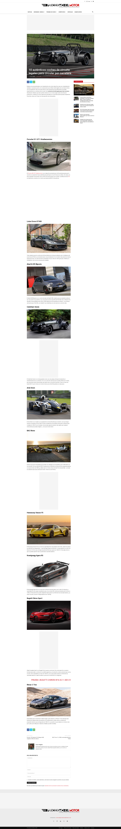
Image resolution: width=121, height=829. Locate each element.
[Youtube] (93, 1)
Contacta (92, 827)
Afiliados (81, 827)
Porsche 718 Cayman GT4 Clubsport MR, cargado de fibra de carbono (35, 738)
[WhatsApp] (34, 82)
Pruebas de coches (51, 12)
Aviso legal (61, 827)
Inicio (28, 32)
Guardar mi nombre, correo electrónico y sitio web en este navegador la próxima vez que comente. (48, 779)
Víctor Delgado (32, 76)
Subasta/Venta (78, 12)
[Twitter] (91, 1)
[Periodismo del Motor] (60, 6)
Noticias (30, 12)
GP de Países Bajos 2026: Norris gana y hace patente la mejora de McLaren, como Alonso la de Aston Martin (87, 110)
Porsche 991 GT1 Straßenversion (35, 173)
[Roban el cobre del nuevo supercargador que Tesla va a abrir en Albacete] (76, 116)
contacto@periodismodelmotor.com (63, 817)
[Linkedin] (89, 1)
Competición (62, 12)
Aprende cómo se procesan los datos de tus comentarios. (57, 785)
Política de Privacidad (67, 827)
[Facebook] (85, 1)
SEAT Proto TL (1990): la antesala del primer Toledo (61, 738)
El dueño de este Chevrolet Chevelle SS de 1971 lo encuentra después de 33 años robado (87, 105)
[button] (92, 12)
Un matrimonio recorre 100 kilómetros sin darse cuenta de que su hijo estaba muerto (84, 92)
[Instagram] (87, 1)
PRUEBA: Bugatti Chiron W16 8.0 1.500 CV (51, 680)
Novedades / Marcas (39, 12)
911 (69, 176)
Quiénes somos (87, 827)
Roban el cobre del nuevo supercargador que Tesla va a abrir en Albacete (87, 115)
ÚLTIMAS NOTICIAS (78, 81)
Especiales (70, 12)
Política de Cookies (75, 827)
